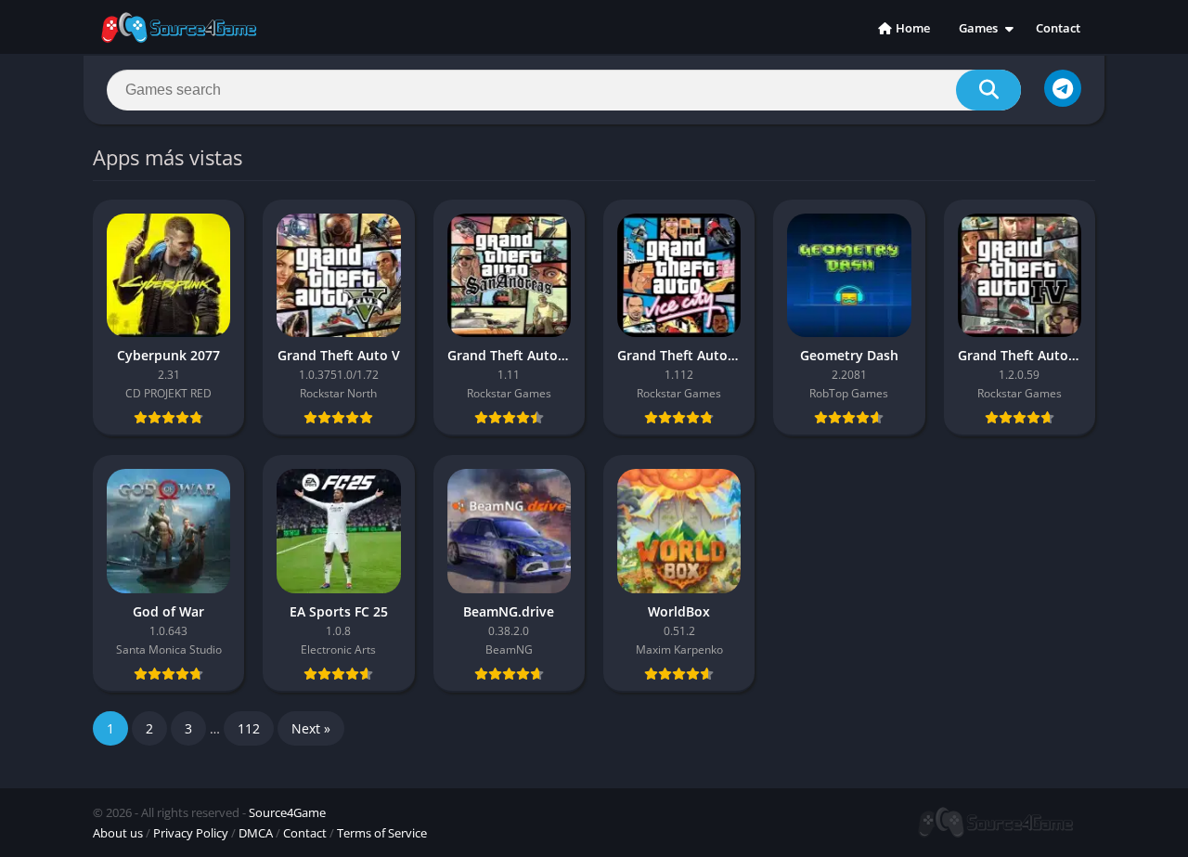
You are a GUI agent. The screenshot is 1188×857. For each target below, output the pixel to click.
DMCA (256, 833)
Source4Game (287, 812)
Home (913, 27)
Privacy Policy (190, 833)
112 (249, 728)
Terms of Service (382, 833)
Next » (310, 728)
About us (118, 833)
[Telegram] (1062, 88)
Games (978, 27)
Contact (1058, 27)
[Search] (988, 90)
